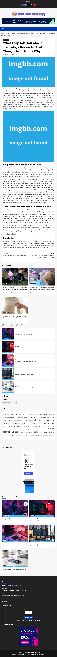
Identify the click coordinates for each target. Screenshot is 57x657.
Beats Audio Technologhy (32, 620)
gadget (18, 423)
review (51, 429)
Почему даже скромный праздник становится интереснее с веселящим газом (42, 289)
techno (51, 432)
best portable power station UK (9, 417)
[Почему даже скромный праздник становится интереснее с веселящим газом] (42, 277)
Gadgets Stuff (18, 333)
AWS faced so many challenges (41, 414)
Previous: (15, 254)
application (22, 414)
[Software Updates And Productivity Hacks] (8, 347)
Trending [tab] (20, 325)
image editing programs (35, 423)
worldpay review (26, 437)
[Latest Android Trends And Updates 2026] (8, 387)
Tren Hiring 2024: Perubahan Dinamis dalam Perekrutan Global (15, 317)
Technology (18, 33)
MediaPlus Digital (27, 426)
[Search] (53, 29)
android (13, 414)
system (44, 432)
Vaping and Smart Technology (48, 435)
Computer (33, 540)
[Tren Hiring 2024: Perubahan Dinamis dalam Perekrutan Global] (15, 305)
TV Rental (40, 435)
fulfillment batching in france (8, 423)
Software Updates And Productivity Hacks (26, 348)
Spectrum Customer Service (26, 432)
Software (17, 346)
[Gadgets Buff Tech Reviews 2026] (8, 334)
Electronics (17, 359)
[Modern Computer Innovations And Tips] (8, 374)
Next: (42, 256)
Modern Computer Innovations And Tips (26, 374)
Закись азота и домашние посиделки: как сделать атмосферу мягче (15, 289)
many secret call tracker (7, 426)
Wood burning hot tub (18, 437)
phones (51, 426)
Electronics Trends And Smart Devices (25, 361)
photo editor (17, 429)
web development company (8, 437)
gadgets (25, 423)
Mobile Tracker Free (36, 426)
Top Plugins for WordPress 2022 (31, 435)
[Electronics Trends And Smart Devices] (8, 360)
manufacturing (47, 423)
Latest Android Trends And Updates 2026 (26, 388)
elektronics (49, 420)
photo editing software (7, 429)
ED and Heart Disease (28, 420)
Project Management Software (29, 429)
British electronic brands (22, 417)
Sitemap (37, 652)
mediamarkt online (17, 426)
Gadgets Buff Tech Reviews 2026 (24, 334)
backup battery (51, 414)
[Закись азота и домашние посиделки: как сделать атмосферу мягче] (15, 277)
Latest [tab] (5, 325)
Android (16, 386)
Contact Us (20, 652)
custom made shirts (45, 417)
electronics (39, 420)
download (6, 420)
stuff (36, 431)
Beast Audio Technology (7, 33)
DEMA (52, 417)
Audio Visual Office (31, 414)
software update (11, 431)
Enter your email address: (28, 614)
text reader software (19, 435)
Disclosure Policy (29, 652)
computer (34, 417)
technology (8, 435)
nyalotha (44, 426)
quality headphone (41, 429)
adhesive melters (6, 414)
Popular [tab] (12, 325)
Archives (4, 400)
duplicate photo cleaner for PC (17, 420)
